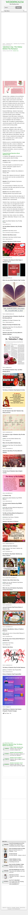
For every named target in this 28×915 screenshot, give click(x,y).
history (8, 742)
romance (11, 742)
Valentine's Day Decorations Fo (16, 752)
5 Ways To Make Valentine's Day (16, 747)
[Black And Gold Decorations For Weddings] (5, 852)
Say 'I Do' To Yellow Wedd (14, 880)
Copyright (13, 907)
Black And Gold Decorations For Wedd (17, 848)
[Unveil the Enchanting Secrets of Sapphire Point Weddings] (5, 844)
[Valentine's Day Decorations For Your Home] (6, 753)
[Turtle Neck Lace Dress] (5, 878)
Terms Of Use (22, 907)
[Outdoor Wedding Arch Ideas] (5, 862)
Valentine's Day (9, 43)
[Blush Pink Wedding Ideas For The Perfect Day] (5, 870)
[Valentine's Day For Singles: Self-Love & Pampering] (6, 758)
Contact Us (9, 907)
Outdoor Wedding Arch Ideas (15, 859)
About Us (4, 907)
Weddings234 (14, 2)
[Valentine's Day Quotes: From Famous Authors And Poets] (6, 764)
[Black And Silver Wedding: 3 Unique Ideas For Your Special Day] (5, 865)
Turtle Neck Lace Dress (14, 874)
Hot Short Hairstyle (13, 853)
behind (6, 742)
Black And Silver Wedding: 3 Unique (16, 864)
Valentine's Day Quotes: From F (16, 763)
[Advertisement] (14, 27)
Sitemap (17, 907)
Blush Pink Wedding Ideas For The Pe (16, 869)
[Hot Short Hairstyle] (5, 857)
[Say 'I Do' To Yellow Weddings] (5, 881)
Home (4, 43)
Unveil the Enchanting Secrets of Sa (16, 843)
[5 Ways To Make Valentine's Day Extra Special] (6, 748)
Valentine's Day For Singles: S (16, 757)
